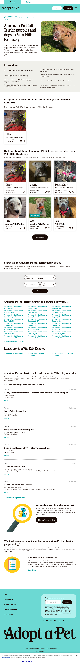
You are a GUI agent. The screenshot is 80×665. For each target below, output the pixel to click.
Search (40, 291)
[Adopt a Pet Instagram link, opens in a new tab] (60, 620)
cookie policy (6, 657)
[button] (21, 141)
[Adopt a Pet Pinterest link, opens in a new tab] (52, 620)
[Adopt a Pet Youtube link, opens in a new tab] (56, 620)
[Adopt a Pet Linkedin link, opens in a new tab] (63, 620)
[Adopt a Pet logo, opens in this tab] (40, 636)
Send (67, 602)
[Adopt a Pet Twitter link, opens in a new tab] (48, 620)
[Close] (77, 656)
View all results (40, 237)
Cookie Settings (40, 651)
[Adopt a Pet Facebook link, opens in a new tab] (43, 620)
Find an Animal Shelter (46, 520)
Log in (57, 8)
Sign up (68, 8)
